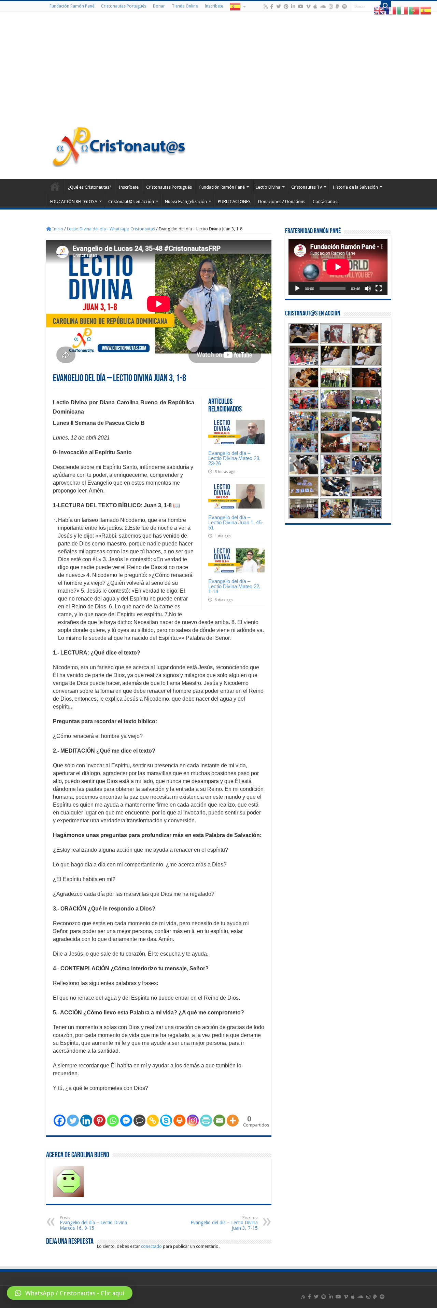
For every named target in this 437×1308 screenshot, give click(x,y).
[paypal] (337, 6)
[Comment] (139, 1121)
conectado (151, 1246)
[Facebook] (272, 6)
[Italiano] (403, 10)
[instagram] (331, 6)
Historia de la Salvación (355, 187)
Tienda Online (185, 6)
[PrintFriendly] (206, 1121)
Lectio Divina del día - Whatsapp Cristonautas (111, 228)
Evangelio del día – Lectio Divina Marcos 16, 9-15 (93, 1223)
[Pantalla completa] (378, 288)
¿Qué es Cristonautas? (89, 187)
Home (55, 186)
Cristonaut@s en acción (131, 201)
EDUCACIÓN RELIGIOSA (73, 201)
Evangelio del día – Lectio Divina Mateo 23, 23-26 (234, 458)
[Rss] (265, 6)
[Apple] (315, 6)
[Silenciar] (367, 288)
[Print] (179, 1121)
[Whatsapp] (113, 1121)
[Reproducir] (297, 288)
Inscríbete (214, 6)
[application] (337, 267)
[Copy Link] (153, 1121)
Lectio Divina (268, 187)
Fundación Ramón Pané (72, 6)
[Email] (219, 1121)
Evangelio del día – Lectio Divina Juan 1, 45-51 (235, 522)
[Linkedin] (86, 1121)
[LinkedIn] (293, 6)
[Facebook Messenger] (126, 1121)
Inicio (57, 228)
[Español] (237, 6)
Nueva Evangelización (186, 201)
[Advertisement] (218, 70)
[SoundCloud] (323, 6)
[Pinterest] (286, 6)
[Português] (414, 10)
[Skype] (166, 1121)
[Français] (391, 10)
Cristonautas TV (306, 187)
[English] (379, 10)
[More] (233, 1121)
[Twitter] (279, 6)
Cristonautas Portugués (123, 6)
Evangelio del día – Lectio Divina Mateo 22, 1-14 (234, 586)
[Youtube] (300, 6)
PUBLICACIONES (234, 201)
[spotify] (344, 6)
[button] (69, 1293)
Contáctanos (325, 201)
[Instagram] (193, 1121)
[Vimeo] (308, 6)
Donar (159, 6)
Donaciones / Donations (281, 201)
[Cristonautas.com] (119, 145)
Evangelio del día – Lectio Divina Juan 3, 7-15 (224, 1223)
